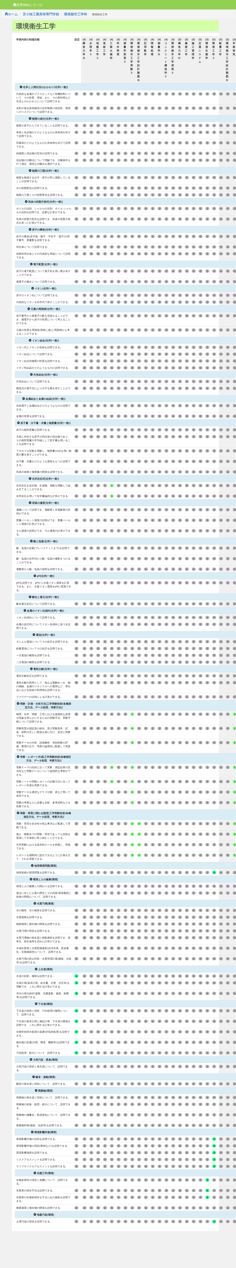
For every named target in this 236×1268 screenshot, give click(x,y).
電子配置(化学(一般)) (45, 264)
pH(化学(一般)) (45, 576)
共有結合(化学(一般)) (45, 374)
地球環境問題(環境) (45, 865)
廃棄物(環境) (45, 1090)
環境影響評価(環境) (45, 1132)
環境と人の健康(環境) (45, 879)
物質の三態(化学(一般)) (45, 170)
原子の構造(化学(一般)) (45, 229)
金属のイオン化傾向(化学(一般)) (45, 610)
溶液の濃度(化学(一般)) (45, 503)
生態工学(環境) (45, 1173)
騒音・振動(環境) (45, 1077)
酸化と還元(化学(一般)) (45, 597)
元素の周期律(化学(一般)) (45, 309)
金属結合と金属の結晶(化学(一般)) (45, 398)
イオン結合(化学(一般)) (45, 340)
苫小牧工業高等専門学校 (41, 14)
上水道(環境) (45, 969)
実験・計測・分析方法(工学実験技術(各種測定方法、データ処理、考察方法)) (45, 705)
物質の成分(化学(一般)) (45, 118)
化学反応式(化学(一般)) (45, 478)
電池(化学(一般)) (45, 634)
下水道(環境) (45, 1004)
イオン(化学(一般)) (45, 288)
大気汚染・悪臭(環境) (45, 1059)
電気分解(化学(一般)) (45, 669)
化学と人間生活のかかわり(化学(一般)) (45, 87)
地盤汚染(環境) (45, 1214)
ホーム (13, 14)
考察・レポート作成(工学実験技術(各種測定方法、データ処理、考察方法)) (45, 758)
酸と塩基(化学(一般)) (45, 541)
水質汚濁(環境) (45, 903)
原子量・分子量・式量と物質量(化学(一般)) (45, 423)
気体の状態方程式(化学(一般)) (45, 201)
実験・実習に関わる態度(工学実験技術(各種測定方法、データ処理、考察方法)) (45, 814)
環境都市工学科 (75, 14)
